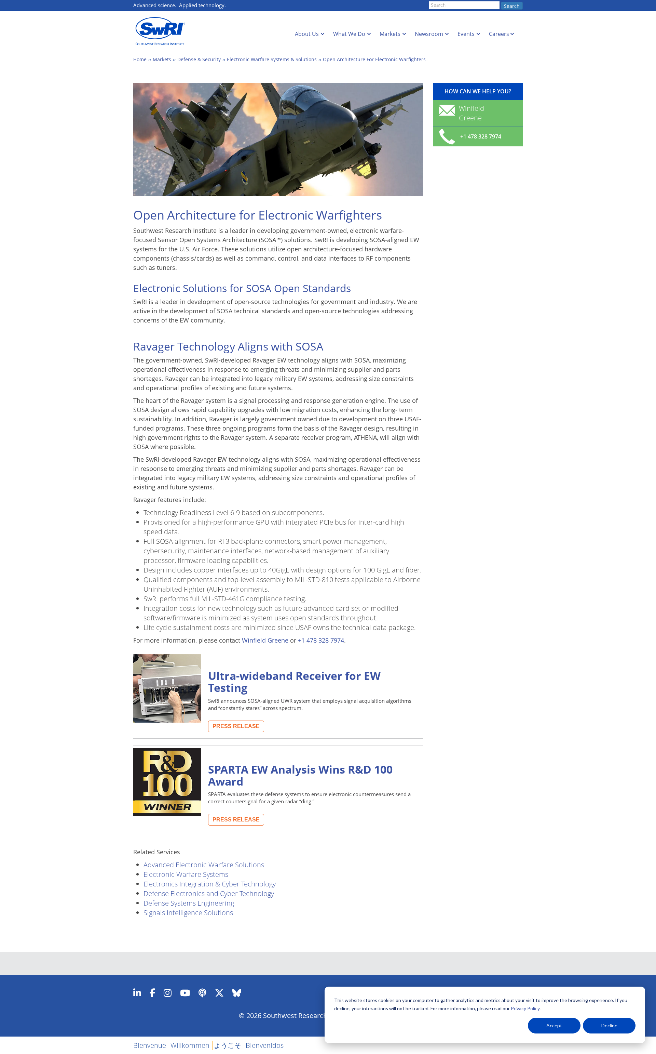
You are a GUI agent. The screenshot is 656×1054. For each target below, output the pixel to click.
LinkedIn (137, 993)
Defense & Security (199, 59)
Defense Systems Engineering (189, 903)
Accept (554, 1025)
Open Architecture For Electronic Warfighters (374, 59)
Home (140, 59)
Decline (609, 1025)
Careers (499, 34)
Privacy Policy (525, 1008)
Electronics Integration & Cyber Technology (210, 883)
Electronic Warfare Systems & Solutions (272, 59)
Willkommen (189, 1045)
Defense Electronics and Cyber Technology (209, 893)
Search (512, 6)
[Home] (162, 31)
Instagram (168, 993)
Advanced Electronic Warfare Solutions (204, 864)
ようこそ (227, 1045)
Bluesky (236, 993)
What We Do (349, 34)
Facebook (152, 993)
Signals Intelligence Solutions (188, 912)
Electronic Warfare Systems (186, 874)
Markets (390, 34)
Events (466, 34)
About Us (307, 34)
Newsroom (429, 34)
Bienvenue (149, 1045)
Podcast (202, 993)
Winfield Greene (265, 640)
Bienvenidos (265, 1045)
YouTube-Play (185, 993)
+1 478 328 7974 (321, 640)
